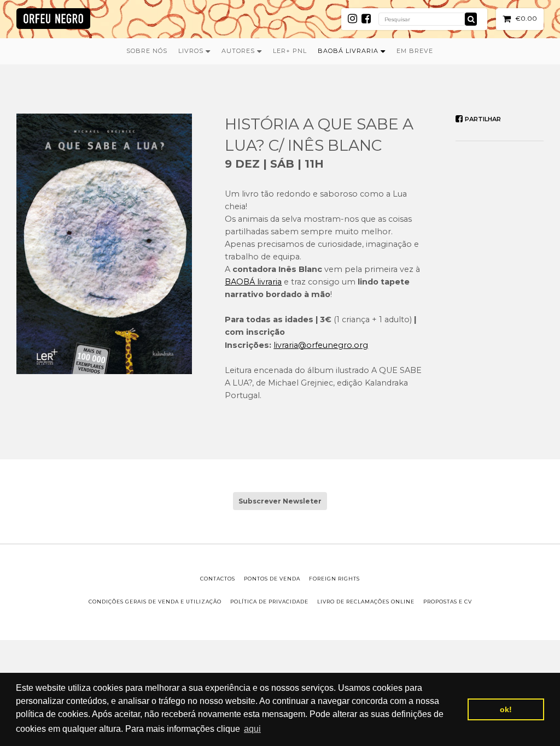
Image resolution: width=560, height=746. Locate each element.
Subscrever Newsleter (280, 501)
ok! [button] (506, 709)
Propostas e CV (447, 602)
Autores (239, 51)
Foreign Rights (334, 579)
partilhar (482, 119)
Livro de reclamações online (366, 602)
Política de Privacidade (269, 602)
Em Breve (414, 51)
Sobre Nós (146, 51)
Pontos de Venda (272, 579)
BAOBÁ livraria (253, 282)
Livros (192, 51)
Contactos (217, 579)
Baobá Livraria (349, 51)
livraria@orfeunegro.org (320, 345)
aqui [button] (252, 728)
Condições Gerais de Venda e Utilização (155, 602)
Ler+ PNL (290, 51)
